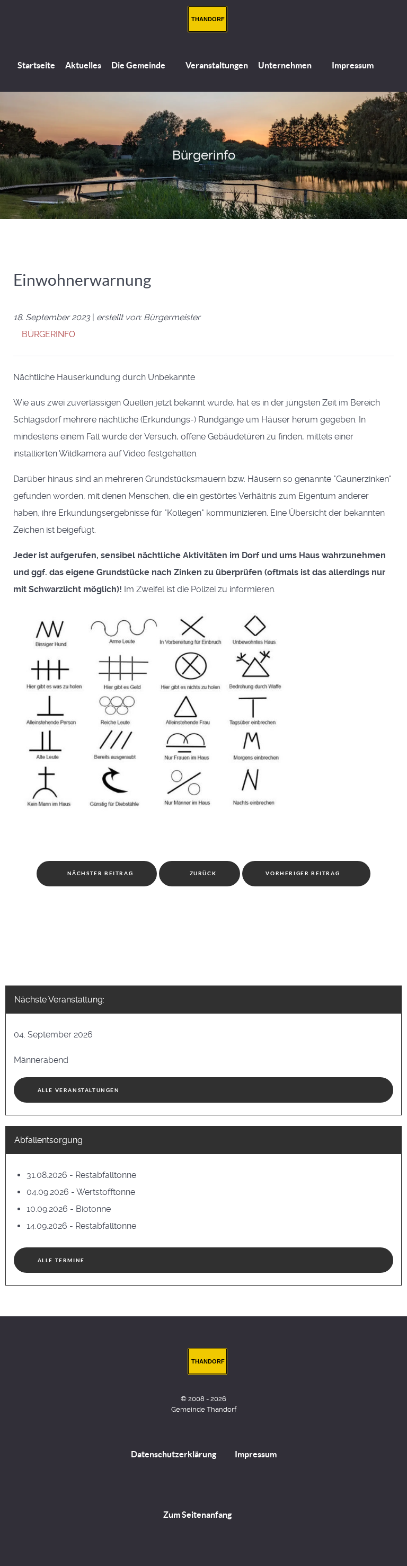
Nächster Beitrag (99, 873)
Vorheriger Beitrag (303, 873)
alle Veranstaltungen (79, 1090)
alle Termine (61, 1260)
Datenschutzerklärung (173, 1454)
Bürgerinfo (48, 334)
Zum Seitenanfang (198, 1514)
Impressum (256, 1454)
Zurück (202, 873)
